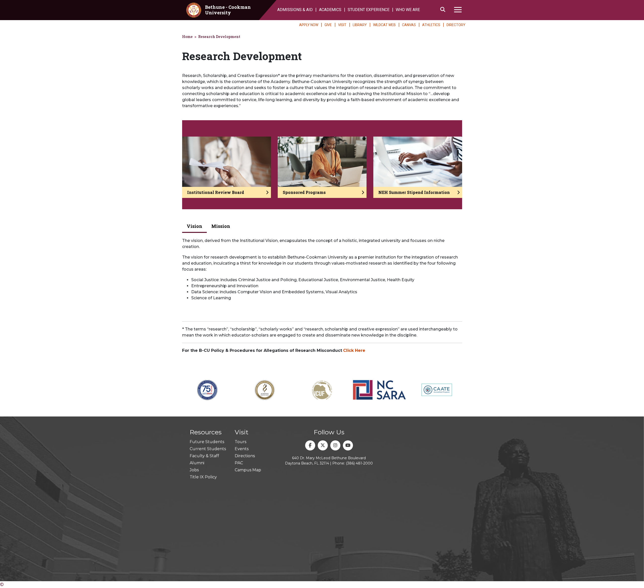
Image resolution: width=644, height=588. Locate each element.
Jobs (194, 470)
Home (187, 36)
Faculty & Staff (204, 455)
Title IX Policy (203, 477)
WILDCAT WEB (384, 25)
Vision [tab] (194, 226)
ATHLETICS (431, 25)
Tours (240, 441)
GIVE (328, 25)
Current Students (208, 448)
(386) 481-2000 (359, 463)
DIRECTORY (456, 25)
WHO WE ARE (408, 9)
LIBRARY (360, 25)
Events (242, 448)
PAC (239, 462)
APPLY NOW (308, 25)
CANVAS (409, 25)
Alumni (197, 462)
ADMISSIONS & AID (295, 9)
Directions (245, 455)
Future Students (207, 441)
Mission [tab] (220, 226)
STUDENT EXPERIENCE (368, 9)
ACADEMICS (330, 9)
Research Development (219, 36)
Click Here (354, 350)
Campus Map (248, 470)
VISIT (342, 25)
